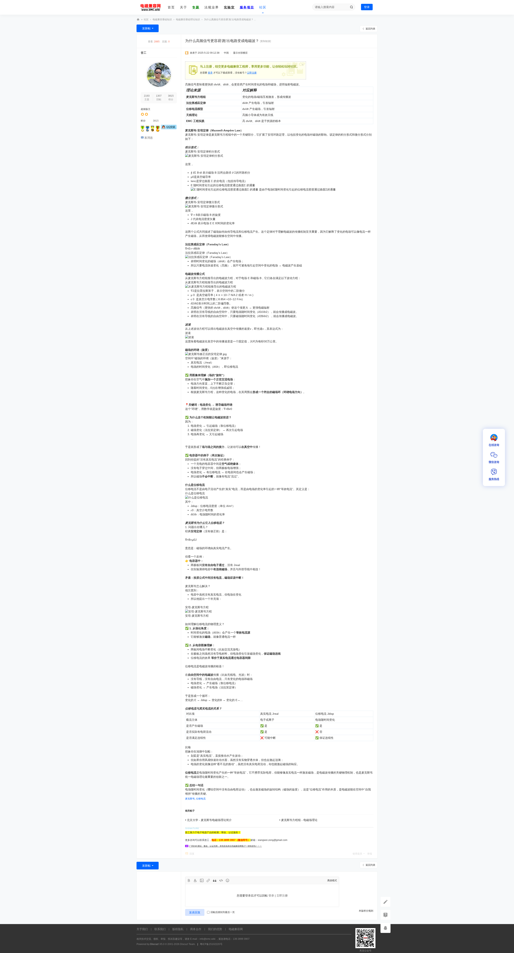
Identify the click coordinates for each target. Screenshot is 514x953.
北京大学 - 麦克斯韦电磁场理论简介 (209, 820)
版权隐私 (178, 929)
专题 (195, 7)
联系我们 (160, 929)
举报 (369, 853)
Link (208, 880)
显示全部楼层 (240, 52)
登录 (367, 7)
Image (201, 880)
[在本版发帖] (385, 902)
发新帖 (146, 28)
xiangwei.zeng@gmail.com (272, 840)
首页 (171, 7)
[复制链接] (265, 41)
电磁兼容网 (236, 929)
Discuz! (154, 944)
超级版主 (145, 109)
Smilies (227, 880)
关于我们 (142, 929)
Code (221, 880)
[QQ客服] (385, 928)
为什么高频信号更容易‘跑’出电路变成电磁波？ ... (230, 19)
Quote (214, 880)
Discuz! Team (187, 944)
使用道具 (357, 853)
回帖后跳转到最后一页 (223, 912)
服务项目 (247, 7)
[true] (351, 7)
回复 (192, 853)
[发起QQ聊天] (168, 128)
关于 (183, 7)
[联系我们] (385, 915)
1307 (159, 95)
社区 (262, 7)
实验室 (229, 7)
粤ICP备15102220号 (211, 944)
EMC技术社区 (138, 20)
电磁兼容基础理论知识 (188, 19)
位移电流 (201, 798)
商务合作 (195, 929)
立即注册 (252, 72)
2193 (147, 95)
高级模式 (332, 880)
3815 (171, 95)
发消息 (148, 137)
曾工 (143, 52)
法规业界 (211, 7)
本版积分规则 (366, 910)
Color (195, 880)
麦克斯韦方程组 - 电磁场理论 (299, 820)
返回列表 (370, 28)
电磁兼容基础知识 (162, 19)
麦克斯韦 (190, 798)
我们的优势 (215, 929)
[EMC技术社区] (151, 7)
